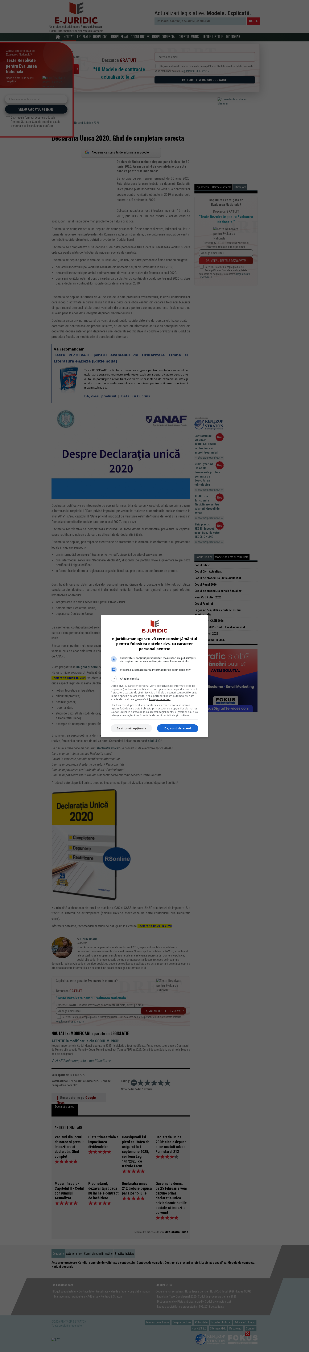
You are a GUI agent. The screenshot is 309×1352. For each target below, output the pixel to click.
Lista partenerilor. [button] (159, 699)
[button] (154, 679)
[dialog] (154, 676)
